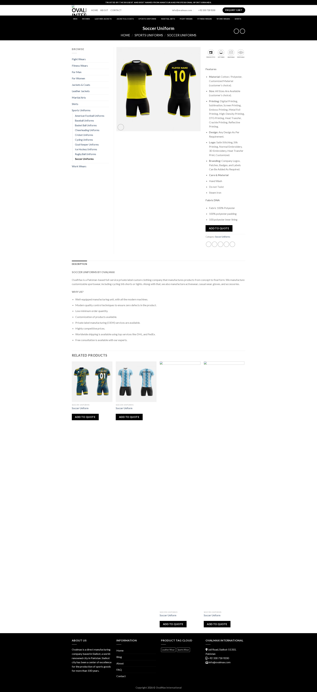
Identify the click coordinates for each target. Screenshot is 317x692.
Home (94, 10)
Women (86, 19)
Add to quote (219, 228)
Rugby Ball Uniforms (85, 154)
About (104, 10)
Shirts (238, 19)
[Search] (219, 10)
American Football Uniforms (89, 115)
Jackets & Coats (125, 19)
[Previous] (72, 497)
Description (79, 264)
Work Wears (223, 19)
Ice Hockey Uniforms (86, 149)
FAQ (119, 669)
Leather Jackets (103, 19)
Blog (119, 656)
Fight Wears (186, 19)
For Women (78, 78)
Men (75, 19)
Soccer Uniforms (181, 35)
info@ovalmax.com (219, 662)
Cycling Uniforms (84, 139)
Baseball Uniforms (84, 120)
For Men (76, 72)
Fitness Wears (204, 19)
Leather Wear (168, 649)
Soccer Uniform (80, 408)
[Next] (244, 497)
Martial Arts (168, 19)
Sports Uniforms (147, 19)
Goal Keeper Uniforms (87, 144)
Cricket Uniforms (84, 135)
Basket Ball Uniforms (86, 125)
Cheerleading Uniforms (87, 130)
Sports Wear (183, 649)
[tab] (79, 264)
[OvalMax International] (79, 10)
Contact (116, 10)
